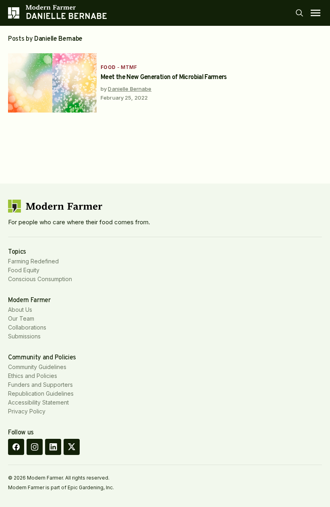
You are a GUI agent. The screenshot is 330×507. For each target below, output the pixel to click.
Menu (315, 12)
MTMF (129, 67)
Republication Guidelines (41, 393)
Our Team (21, 318)
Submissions (24, 336)
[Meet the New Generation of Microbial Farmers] (52, 83)
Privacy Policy (26, 411)
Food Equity (23, 270)
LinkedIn (53, 447)
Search (299, 13)
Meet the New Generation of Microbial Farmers (164, 77)
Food (108, 67)
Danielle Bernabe (129, 89)
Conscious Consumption (40, 278)
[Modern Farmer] (66, 7)
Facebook (16, 447)
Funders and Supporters (40, 384)
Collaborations (27, 327)
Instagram (35, 447)
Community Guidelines (37, 366)
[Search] (299, 13)
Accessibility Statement (38, 402)
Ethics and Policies (32, 375)
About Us (20, 309)
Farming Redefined (33, 261)
